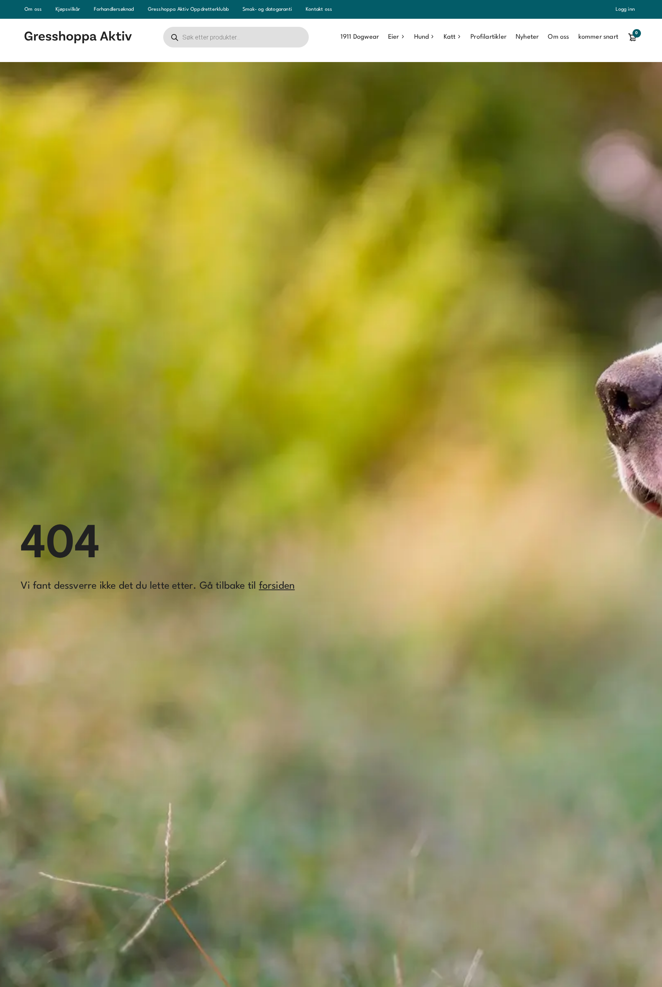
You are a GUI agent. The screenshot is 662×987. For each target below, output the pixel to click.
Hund (421, 37)
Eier (393, 37)
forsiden (277, 586)
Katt (450, 37)
